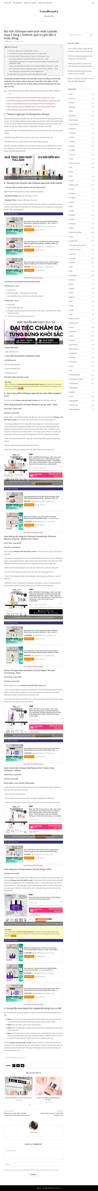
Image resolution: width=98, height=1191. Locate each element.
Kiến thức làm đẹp (30, 3)
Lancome (81, 258)
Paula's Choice (81, 319)
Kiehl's (81, 228)
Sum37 (81, 366)
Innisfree (81, 215)
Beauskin (81, 107)
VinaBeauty (57, 1188)
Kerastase (81, 224)
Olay (81, 314)
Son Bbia (81, 357)
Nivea (81, 306)
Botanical (81, 129)
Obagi (81, 310)
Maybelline (81, 275)
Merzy (81, 284)
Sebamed (81, 332)
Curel (81, 159)
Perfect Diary (81, 323)
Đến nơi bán (29, 230)
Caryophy (81, 133)
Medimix (81, 280)
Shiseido (81, 340)
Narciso (81, 297)
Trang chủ (7, 3)
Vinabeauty (49, 84)
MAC (81, 271)
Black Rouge (81, 120)
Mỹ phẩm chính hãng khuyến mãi (14, 1057)
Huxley (81, 211)
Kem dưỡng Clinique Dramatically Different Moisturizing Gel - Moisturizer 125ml (33, 101)
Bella (81, 111)
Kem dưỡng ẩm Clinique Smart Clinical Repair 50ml (24, 110)
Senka (81, 336)
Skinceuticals (81, 349)
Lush (81, 267)
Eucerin (81, 189)
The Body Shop (81, 375)
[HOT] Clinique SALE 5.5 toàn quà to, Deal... (18, 1098)
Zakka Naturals (81, 409)
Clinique (6, 28)
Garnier (81, 202)
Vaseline (81, 392)
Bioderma (81, 116)
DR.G (81, 176)
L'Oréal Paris (81, 241)
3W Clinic (81, 98)
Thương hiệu (81, 383)
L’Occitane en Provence (81, 245)
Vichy (81, 396)
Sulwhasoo (81, 362)
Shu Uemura (81, 344)
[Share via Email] (22, 1065)
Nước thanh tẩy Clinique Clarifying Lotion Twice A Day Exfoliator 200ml (31, 107)
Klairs (81, 237)
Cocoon (81, 154)
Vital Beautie (81, 401)
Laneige (81, 262)
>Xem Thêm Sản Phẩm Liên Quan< (33, 278)
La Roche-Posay (81, 249)
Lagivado (81, 254)
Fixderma (81, 193)
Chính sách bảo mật (45, 3)
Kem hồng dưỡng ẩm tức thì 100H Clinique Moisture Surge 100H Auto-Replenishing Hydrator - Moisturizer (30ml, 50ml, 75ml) (41, 243)
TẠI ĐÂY (37, 356)
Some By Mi (81, 353)
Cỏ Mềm (81, 150)
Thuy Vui (8, 41)
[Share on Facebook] (13, 1065)
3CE (81, 94)
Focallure (81, 198)
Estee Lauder (81, 185)
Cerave (81, 137)
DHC (81, 167)
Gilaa (81, 206)
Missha (81, 288)
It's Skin (81, 219)
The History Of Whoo (81, 379)
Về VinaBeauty (18, 3)
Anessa (81, 103)
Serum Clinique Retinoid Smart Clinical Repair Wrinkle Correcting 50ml (31, 104)
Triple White (81, 388)
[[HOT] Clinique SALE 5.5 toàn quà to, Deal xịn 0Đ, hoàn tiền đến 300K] (19, 1086)
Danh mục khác (81, 163)
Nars (81, 301)
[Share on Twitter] (18, 1065)
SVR (81, 370)
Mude (81, 293)
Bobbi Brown (81, 124)
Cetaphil (81, 142)
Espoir (81, 180)
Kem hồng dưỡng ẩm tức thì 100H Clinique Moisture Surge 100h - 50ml (30, 98)
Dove (81, 172)
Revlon (81, 327)
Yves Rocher (81, 405)
